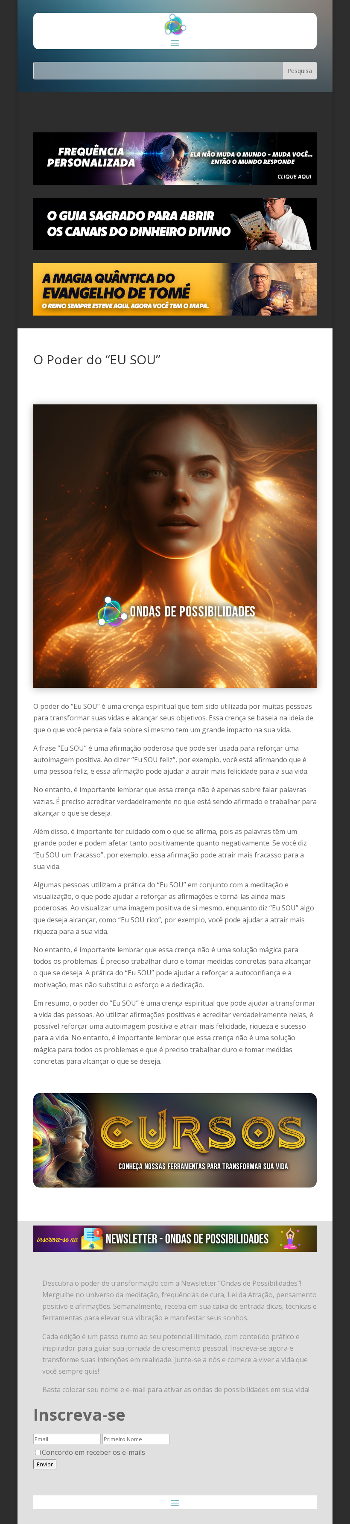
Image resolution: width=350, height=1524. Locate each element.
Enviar (45, 1464)
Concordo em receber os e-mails (93, 1452)
